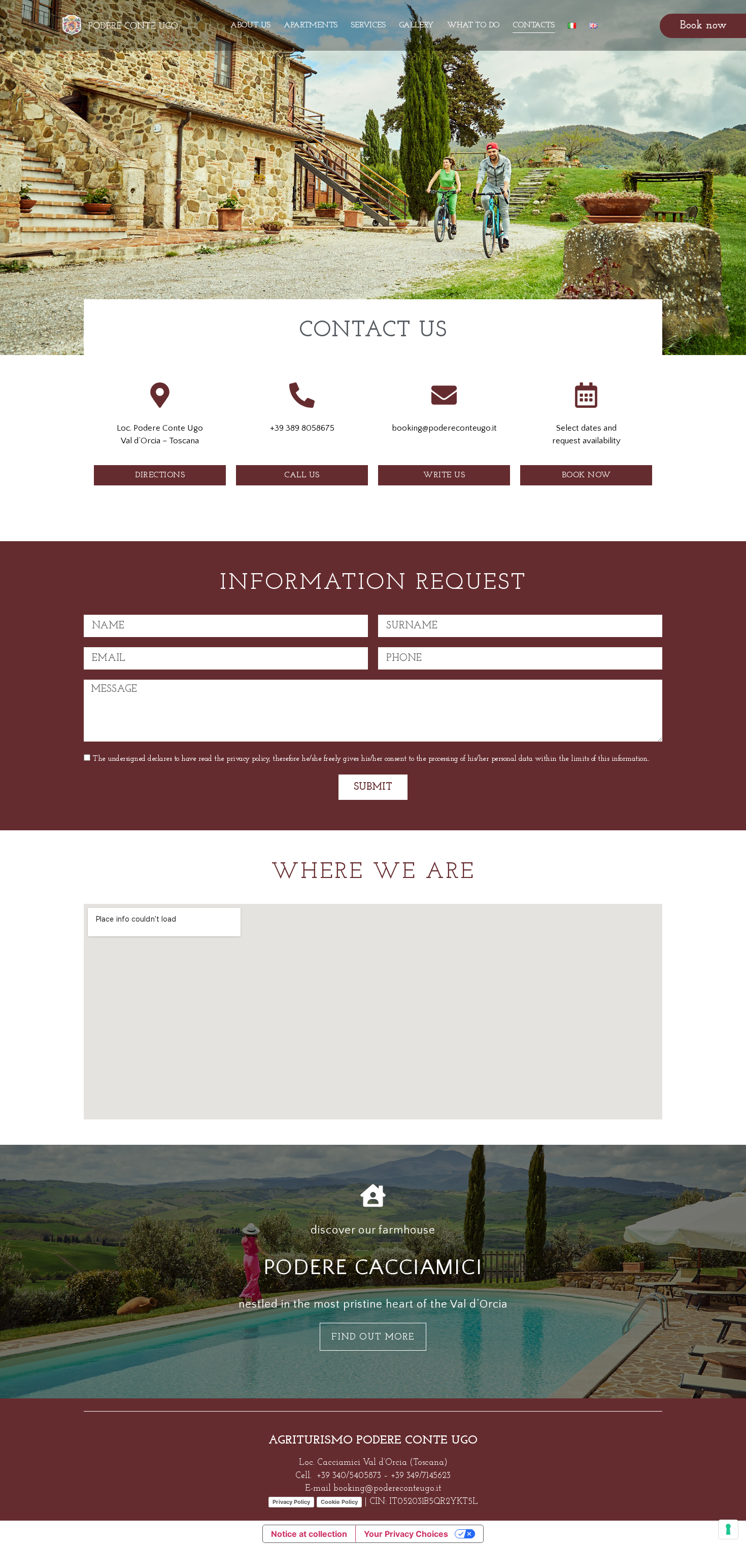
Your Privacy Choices (406, 1534)
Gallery (416, 25)
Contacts (533, 25)
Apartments (310, 25)
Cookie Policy (339, 1501)
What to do (473, 25)
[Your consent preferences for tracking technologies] (728, 1529)
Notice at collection (309, 1534)
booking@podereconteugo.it (387, 1488)
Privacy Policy (291, 1501)
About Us (250, 25)
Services (368, 25)
